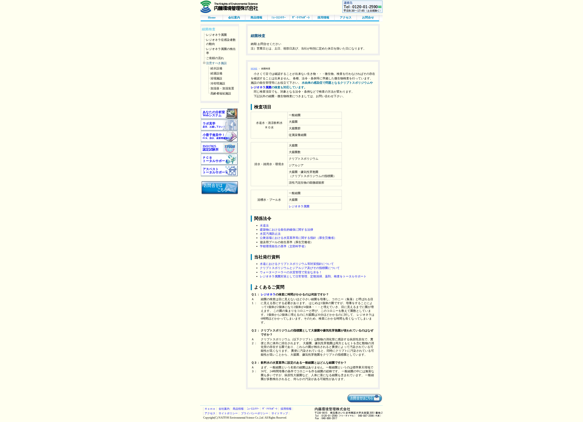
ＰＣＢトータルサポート (215, 159)
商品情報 (256, 17)
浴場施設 (216, 78)
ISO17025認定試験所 (211, 148)
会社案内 (234, 17)
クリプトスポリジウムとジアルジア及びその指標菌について (300, 268)
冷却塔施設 (217, 83)
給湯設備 (216, 73)
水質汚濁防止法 (270, 233)
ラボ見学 (214, 125)
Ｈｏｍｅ (210, 408)
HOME (254, 68)
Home (212, 17)
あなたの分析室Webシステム (214, 113)
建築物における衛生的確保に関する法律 (286, 229)
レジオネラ (268, 294)
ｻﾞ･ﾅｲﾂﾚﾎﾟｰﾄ (301, 17)
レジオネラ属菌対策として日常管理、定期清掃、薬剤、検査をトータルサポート (313, 276)
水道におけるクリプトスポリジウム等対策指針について (297, 264)
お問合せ (368, 17)
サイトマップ (279, 413)
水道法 (264, 225)
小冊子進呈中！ (217, 136)
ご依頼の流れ (215, 58)
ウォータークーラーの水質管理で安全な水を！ (291, 272)
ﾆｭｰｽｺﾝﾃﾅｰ (278, 17)
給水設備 (216, 68)
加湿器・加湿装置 (222, 88)
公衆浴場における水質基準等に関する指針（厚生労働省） (298, 238)
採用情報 (323, 17)
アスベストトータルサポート (215, 170)
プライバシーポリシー (254, 413)
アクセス (346, 17)
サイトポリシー (228, 413)
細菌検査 (208, 29)
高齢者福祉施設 (220, 93)
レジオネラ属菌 (216, 34)
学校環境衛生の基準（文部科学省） (283, 246)
